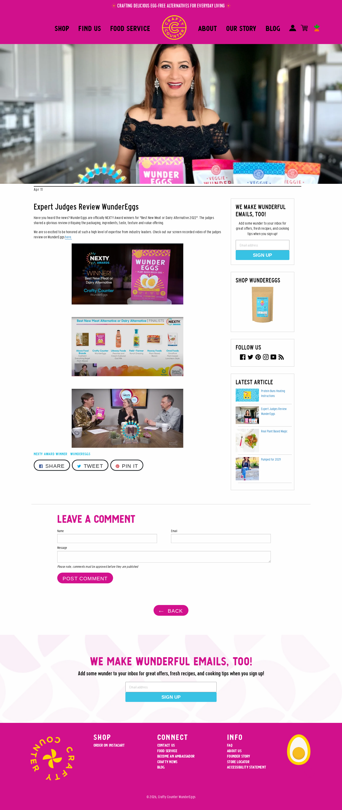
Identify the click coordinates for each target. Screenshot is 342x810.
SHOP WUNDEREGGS (258, 280)
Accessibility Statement (246, 767)
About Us (234, 751)
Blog (273, 28)
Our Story (241, 28)
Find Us (89, 28)
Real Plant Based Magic (274, 431)
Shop (62, 28)
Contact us (166, 745)
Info (235, 737)
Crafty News (167, 762)
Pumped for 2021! (271, 459)
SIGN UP (262, 255)
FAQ (229, 745)
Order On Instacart (109, 745)
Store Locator (238, 762)
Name (60, 531)
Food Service (130, 28)
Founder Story (238, 756)
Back (174, 611)
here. (68, 237)
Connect (172, 737)
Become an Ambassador (175, 756)
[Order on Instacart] (316, 28)
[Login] (292, 28)
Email (174, 531)
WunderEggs (80, 454)
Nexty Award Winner (50, 454)
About (207, 28)
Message (62, 548)
